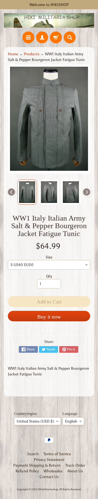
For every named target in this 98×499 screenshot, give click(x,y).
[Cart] (56, 37)
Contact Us (49, 476)
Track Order (75, 465)
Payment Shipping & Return (37, 465)
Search (33, 454)
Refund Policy (27, 471)
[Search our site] (70, 37)
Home (13, 54)
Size (49, 257)
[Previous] (11, 192)
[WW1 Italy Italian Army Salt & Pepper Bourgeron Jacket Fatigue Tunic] (27, 192)
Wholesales (53, 471)
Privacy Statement (49, 459)
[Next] (86, 192)
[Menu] (28, 37)
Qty (49, 276)
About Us (75, 471)
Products (31, 54)
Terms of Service (57, 454)
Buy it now (49, 317)
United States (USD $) (35, 421)
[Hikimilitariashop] (49, 20)
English (71, 421)
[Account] (42, 37)
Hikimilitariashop (48, 489)
